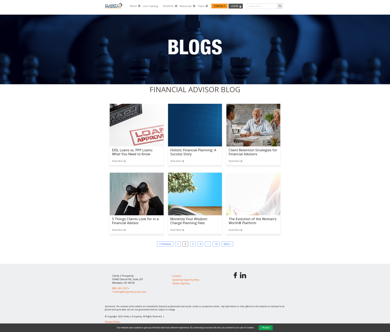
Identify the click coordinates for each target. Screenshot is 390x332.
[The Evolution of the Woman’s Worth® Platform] (253, 194)
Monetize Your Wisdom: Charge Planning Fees (189, 221)
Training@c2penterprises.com (129, 291)
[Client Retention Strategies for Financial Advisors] (253, 125)
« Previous (165, 244)
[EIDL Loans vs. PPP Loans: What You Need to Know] (137, 125)
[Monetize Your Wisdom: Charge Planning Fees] (195, 194)
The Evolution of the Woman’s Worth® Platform (253, 221)
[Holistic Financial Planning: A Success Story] (195, 125)
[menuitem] (133, 6)
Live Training (150, 6)
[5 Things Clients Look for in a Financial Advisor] (137, 194)
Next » (227, 244)
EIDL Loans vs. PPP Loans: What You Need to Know (132, 152)
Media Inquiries (181, 283)
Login (234, 6)
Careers (176, 276)
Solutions (168, 6)
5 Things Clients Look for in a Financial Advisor (135, 221)
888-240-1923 (120, 288)
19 (216, 244)
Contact (219, 6)
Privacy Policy (112, 321)
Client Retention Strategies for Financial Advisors (253, 152)
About (133, 6)
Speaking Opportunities (185, 279)
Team (201, 6)
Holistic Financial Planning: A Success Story (193, 152)
